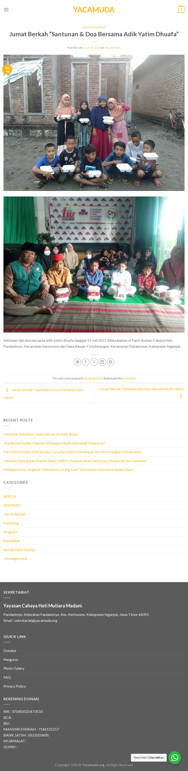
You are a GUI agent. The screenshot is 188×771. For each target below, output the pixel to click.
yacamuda (113, 47)
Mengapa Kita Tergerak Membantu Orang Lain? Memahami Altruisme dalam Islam (68, 469)
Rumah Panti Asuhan (19, 549)
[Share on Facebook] (85, 362)
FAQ (7, 677)
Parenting (11, 523)
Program (10, 532)
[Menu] (6, 9)
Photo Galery (13, 668)
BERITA (9, 496)
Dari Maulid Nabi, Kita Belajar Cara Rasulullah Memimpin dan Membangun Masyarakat (72, 452)
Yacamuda (94, 9)
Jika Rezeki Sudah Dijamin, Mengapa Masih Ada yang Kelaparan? (54, 443)
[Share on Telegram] (110, 362)
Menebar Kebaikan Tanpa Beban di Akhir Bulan (40, 434)
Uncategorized (94, 27)
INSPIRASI (12, 505)
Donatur (10, 650)
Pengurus (10, 659)
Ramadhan (11, 540)
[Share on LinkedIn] (102, 362)
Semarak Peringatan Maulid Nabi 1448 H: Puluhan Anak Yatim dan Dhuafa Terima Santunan (74, 460)
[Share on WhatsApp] (77, 362)
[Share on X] (94, 362)
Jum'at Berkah (14, 514)
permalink (128, 378)
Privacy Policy (14, 686)
